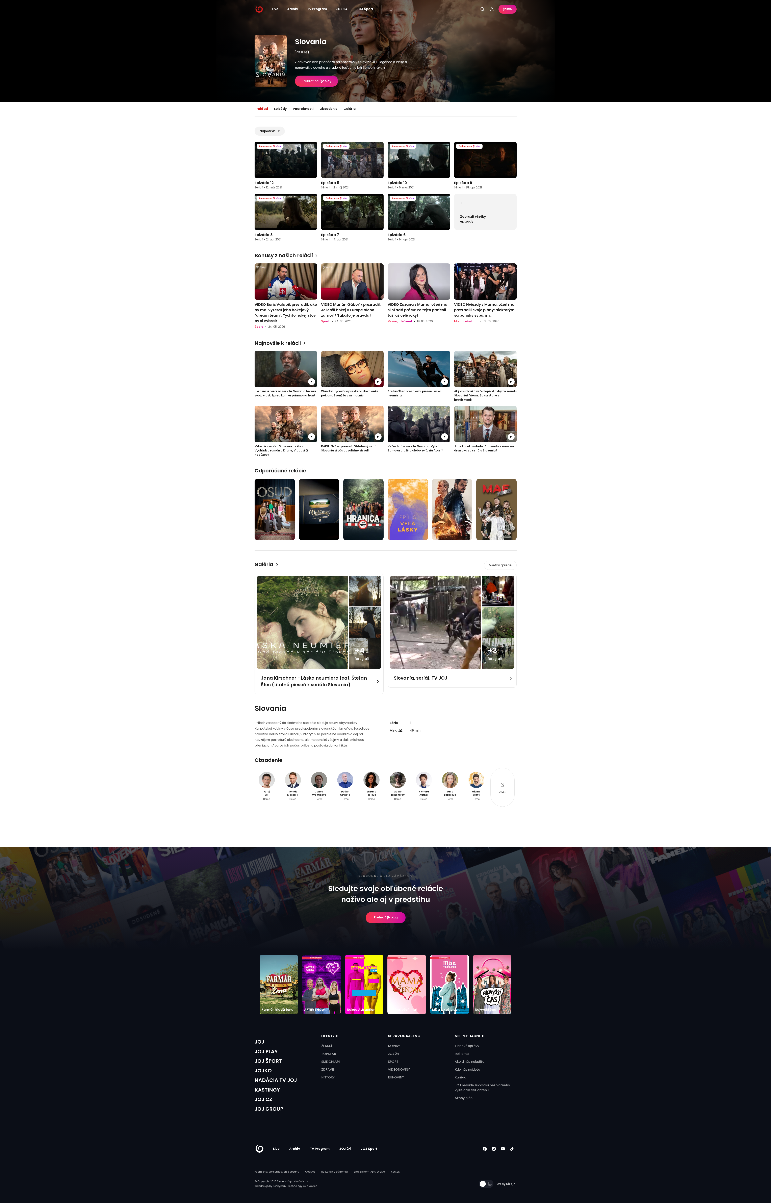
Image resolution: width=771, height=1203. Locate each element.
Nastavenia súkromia (334, 1171)
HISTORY (328, 1077)
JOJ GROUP (269, 1109)
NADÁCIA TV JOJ (276, 1080)
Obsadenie (328, 108)
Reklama (462, 1053)
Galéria (349, 108)
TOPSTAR (328, 1053)
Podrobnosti (303, 108)
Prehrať (380, 917)
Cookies (310, 1171)
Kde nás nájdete (467, 1069)
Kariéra (460, 1077)
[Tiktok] (512, 1148)
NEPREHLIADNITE (469, 1035)
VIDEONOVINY (399, 1069)
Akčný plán (463, 1098)
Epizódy (280, 108)
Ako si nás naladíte (469, 1061)
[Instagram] (493, 1148)
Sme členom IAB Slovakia (369, 1171)
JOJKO (263, 1070)
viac (379, 68)
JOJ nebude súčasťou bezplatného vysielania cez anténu (482, 1087)
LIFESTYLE (329, 1035)
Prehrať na (310, 81)
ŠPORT (393, 1061)
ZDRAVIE (328, 1069)
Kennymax (279, 1186)
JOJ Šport (365, 9)
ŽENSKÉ (327, 1046)
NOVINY (394, 1046)
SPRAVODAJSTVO (404, 1035)
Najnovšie (268, 131)
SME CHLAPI (330, 1061)
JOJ (259, 1041)
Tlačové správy (467, 1046)
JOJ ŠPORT (268, 1061)
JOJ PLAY (266, 1051)
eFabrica (312, 1186)
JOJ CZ (263, 1099)
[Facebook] (484, 1148)
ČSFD (300, 52)
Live (275, 9)
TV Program (317, 9)
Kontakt (395, 1171)
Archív (292, 9)
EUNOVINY (396, 1077)
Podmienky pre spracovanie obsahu (277, 1171)
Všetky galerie (500, 565)
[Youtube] (503, 1148)
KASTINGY (267, 1089)
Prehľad (261, 108)
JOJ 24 (342, 9)
